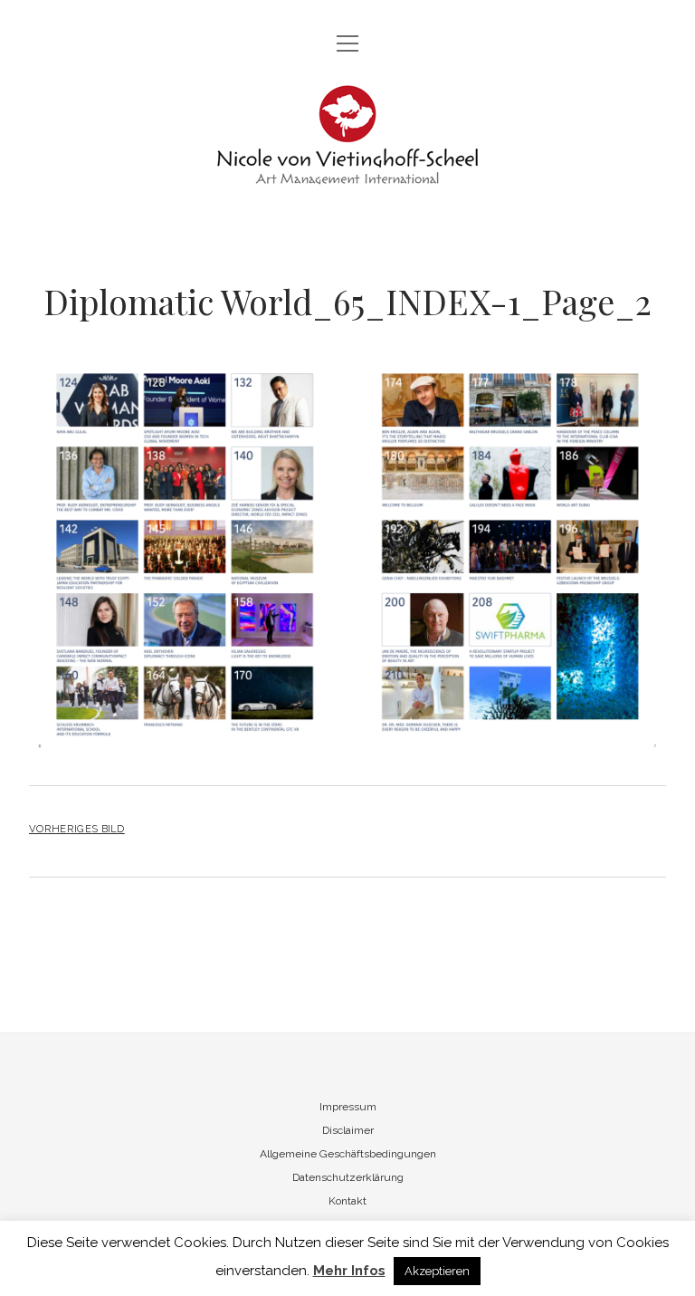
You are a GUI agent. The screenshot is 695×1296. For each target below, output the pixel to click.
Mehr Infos (349, 1270)
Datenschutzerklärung (348, 1177)
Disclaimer (348, 1130)
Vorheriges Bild (77, 828)
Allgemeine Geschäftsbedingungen (348, 1153)
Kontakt (347, 1201)
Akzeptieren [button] (437, 1271)
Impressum (347, 1106)
